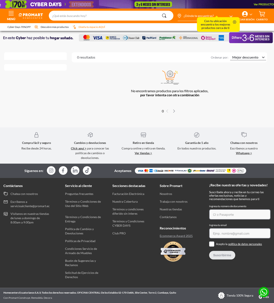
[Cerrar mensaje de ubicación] (235, 22)
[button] (205, 16)
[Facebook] (63, 170)
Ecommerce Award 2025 (176, 236)
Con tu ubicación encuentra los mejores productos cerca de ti (215, 24)
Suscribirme (222, 255)
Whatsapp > (244, 153)
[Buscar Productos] (164, 16)
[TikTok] (87, 170)
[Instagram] (51, 170)
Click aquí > (78, 148)
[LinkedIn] (75, 170)
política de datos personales (245, 244)
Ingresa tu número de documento (227, 206)
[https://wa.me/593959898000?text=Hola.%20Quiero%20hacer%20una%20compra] (264, 292)
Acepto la (239, 244)
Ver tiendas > (143, 153)
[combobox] (111, 16)
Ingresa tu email (218, 225)
